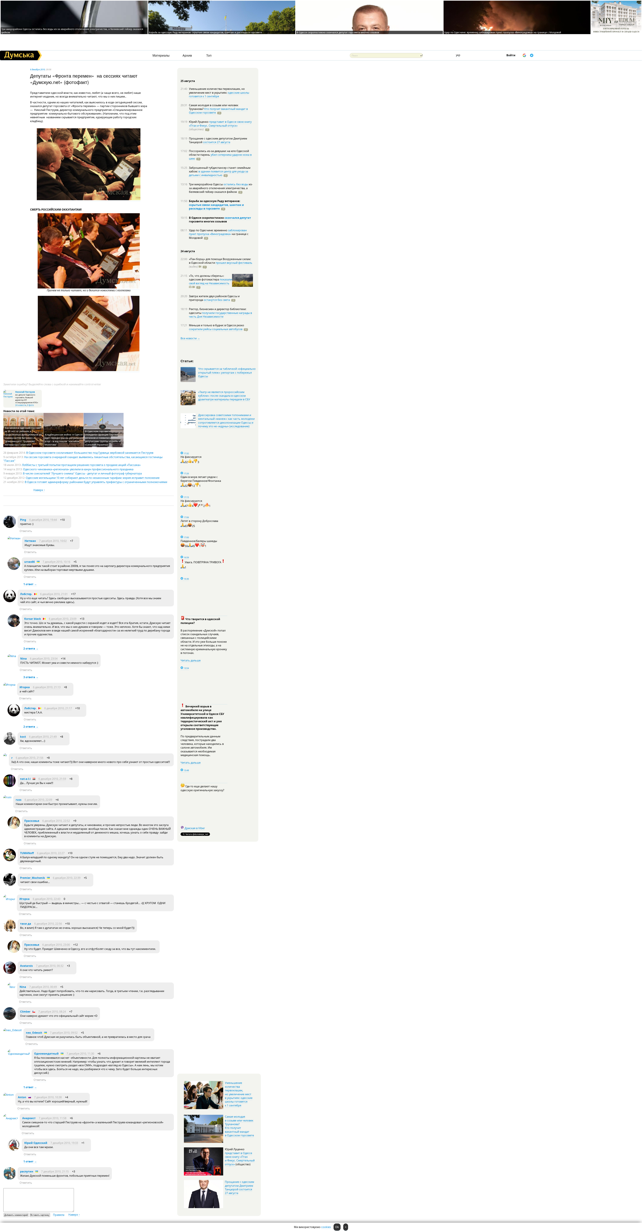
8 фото (30, 405)
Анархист (29, 1118)
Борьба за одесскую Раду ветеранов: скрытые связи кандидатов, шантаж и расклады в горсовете (205, 32)
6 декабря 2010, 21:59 (52, 779)
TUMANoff (27, 853)
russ (18, 800)
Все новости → (190, 338)
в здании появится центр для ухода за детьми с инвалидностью (218, 173)
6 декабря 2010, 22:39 (66, 878)
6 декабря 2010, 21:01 (54, 594)
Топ (208, 55)
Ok (337, 1227)
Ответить (26, 531)
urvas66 (29, 562)
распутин (26, 1171)
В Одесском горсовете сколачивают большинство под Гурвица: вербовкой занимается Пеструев (89, 453)
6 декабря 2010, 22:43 (46, 899)
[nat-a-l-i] (9, 786)
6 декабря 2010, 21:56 (29, 758)
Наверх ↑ (39, 490)
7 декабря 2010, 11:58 (52, 1118)
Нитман (30, 541)
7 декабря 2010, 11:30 (80, 1053)
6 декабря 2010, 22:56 (48, 923)
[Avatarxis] (9, 973)
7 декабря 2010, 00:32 (50, 966)
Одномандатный (46, 1053)
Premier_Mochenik (32, 878)
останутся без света (217, 300)
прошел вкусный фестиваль (234, 263)
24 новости (20, 405)
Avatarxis (26, 966)
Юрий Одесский (35, 1143)
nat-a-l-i (25, 779)
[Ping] (9, 527)
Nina (23, 658)
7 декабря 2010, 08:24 (52, 1011)
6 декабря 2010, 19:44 (43, 520)
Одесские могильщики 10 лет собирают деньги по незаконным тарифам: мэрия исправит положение (92, 478)
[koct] (9, 744)
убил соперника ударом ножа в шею (220, 156)
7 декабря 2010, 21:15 (55, 1171)
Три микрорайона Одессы (206, 184)
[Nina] (12, 656)
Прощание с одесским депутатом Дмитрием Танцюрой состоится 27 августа (239, 1187)
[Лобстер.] (9, 601)
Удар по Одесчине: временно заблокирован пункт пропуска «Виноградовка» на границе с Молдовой (502, 32)
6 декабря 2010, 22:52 (56, 821)
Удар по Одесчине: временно (208, 230)
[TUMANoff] (9, 860)
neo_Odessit (34, 1033)
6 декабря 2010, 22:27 (51, 853)
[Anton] (8, 1095)
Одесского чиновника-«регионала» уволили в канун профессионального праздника (78, 469)
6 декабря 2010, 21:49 (43, 736)
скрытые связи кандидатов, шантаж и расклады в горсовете (216, 206)
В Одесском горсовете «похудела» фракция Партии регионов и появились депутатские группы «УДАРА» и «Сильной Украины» (103, 438)
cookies (326, 1227)
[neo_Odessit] (12, 1030)
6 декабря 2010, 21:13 (47, 687)
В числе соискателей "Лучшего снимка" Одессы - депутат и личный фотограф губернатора (82, 473)
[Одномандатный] (19, 1054)
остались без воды (236, 184)
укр (458, 55)
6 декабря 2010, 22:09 (38, 800)
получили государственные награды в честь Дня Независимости (220, 314)
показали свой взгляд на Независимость (210, 281)
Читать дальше (191, 660)
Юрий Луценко (199, 122)
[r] (5, 755)
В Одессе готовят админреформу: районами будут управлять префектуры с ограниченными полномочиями (96, 482)
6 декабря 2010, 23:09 (62, 619)
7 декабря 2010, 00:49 (43, 987)
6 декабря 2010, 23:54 (44, 658)
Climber (25, 1011)
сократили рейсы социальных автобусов (215, 329)
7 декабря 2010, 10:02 (53, 541)
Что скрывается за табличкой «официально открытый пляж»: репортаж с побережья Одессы (227, 372)
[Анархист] (10, 1118)
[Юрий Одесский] (14, 1150)
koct (23, 736)
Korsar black (32, 619)
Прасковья (31, 821)
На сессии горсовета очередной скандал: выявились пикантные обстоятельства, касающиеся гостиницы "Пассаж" (83, 459)
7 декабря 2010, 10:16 (56, 562)
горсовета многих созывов (208, 221)
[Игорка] (9, 684)
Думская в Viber (195, 828)
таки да (25, 923)
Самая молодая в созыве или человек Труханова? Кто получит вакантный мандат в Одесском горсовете (239, 1126)
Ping (23, 520)
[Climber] (9, 1019)
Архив (187, 55)
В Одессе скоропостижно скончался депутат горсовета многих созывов (338, 32)
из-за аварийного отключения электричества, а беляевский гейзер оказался (221, 188)
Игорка (25, 687)
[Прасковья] (14, 828)
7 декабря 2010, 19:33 (64, 1143)
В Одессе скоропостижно (207, 218)
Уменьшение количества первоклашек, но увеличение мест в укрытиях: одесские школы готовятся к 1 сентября (238, 1094)
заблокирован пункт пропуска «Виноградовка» (218, 232)
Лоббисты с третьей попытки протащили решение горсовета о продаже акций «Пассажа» (81, 465)
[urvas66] (14, 569)
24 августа (188, 251)
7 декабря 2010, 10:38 (48, 1097)
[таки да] (9, 931)
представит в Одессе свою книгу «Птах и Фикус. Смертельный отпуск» (220, 123)
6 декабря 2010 (37, 69)
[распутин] (9, 1178)
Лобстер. (26, 594)
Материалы (161, 55)
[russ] (7, 797)
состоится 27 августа (216, 142)
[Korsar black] (14, 626)
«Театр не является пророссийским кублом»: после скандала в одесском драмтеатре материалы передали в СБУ (224, 395)
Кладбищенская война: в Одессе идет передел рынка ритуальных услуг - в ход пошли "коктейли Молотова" (64, 439)
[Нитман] (14, 538)
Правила (58, 1215)
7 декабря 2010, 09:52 (64, 1033)
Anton (22, 1097)
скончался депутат (238, 218)
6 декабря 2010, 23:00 (56, 945)
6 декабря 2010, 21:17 (58, 708)
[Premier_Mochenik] (9, 885)
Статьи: (187, 360)
